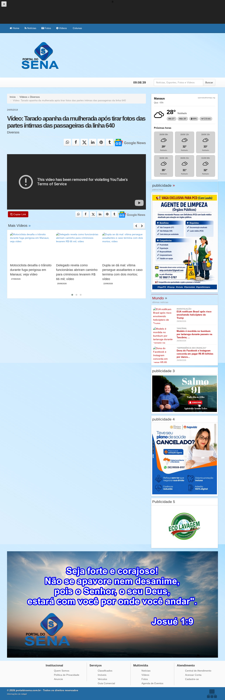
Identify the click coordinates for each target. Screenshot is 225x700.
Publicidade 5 (163, 502)
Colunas (77, 28)
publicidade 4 (163, 419)
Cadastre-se (192, 679)
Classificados (105, 670)
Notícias (31, 28)
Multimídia (140, 665)
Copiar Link (19, 214)
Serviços (95, 665)
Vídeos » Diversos (30, 96)
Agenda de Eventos (152, 683)
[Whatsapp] (67, 142)
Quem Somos (61, 670)
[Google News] (130, 142)
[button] (72, 295)
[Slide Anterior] (136, 226)
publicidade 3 (163, 371)
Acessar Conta (193, 674)
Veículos (102, 679)
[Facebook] (75, 142)
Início (13, 96)
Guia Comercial (106, 683)
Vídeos (62, 28)
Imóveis (102, 674)
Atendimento (186, 665)
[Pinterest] (101, 142)
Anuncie (58, 679)
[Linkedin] (92, 142)
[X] (84, 142)
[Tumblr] (109, 142)
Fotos (47, 28)
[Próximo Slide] (142, 226)
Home (15, 28)
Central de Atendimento (198, 670)
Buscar (209, 82)
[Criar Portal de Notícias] (212, 693)
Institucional (54, 665)
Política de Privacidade (66, 674)
